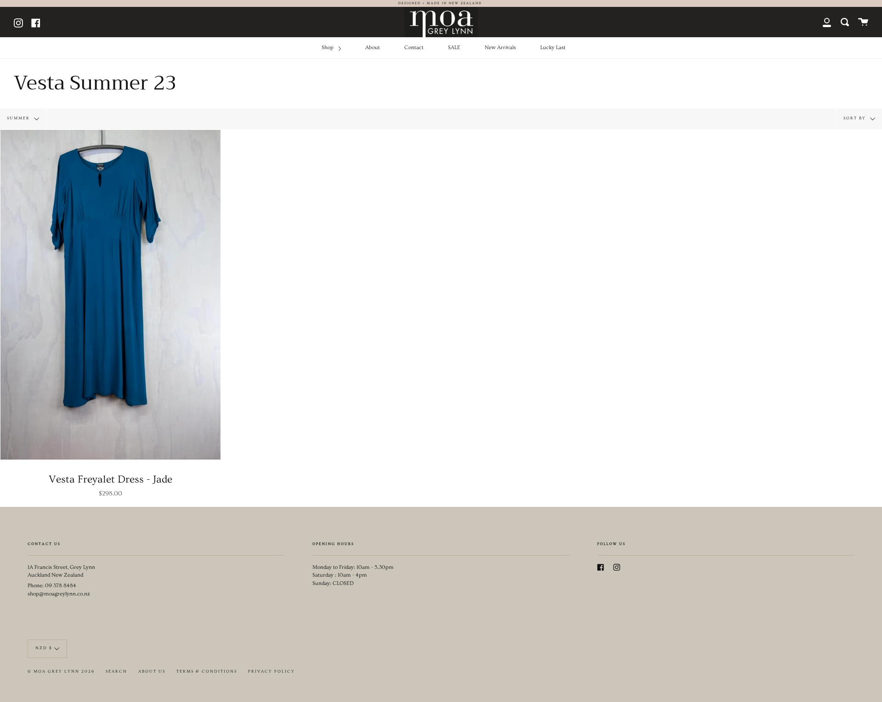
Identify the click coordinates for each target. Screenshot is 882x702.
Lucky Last (552, 48)
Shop (328, 48)
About (372, 48)
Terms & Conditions (206, 671)
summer (19, 118)
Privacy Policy (271, 671)
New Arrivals (500, 48)
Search (116, 671)
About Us (151, 671)
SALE (454, 48)
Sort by (855, 118)
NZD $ (43, 648)
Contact (414, 48)
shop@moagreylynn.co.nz (59, 594)
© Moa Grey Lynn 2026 (61, 671)
